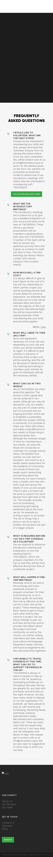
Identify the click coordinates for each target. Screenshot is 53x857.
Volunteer (7, 826)
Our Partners (9, 804)
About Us (7, 801)
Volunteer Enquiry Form (26, 194)
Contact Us (8, 822)
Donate (8, 840)
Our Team (7, 807)
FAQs (5, 829)
